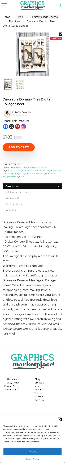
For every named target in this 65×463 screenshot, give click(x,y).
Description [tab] (12, 186)
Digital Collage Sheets (44, 16)
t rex (21, 176)
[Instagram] (23, 126)
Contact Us (11, 389)
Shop (20, 16)
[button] (60, 419)
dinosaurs (29, 170)
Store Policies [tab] (13, 204)
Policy (15, 382)
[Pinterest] (17, 126)
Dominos (14, 21)
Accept (33, 451)
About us (12, 379)
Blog (37, 379)
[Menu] (4, 5)
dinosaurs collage (43, 170)
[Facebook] (5, 126)
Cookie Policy (32, 459)
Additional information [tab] (18, 192)
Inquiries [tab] (10, 210)
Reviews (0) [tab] (12, 198)
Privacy (8, 382)
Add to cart (19, 147)
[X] (11, 126)
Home (6, 16)
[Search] (59, 5)
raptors (14, 176)
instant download (35, 173)
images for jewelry (16, 173)
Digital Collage (15, 170)
